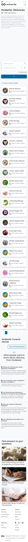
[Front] (8, 4)
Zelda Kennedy (14, 121)
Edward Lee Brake (15, 323)
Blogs (16, 516)
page (13, 372)
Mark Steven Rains (15, 293)
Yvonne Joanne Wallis (16, 171)
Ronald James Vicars (16, 181)
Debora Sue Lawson (16, 251)
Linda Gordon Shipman (17, 161)
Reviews (17, 530)
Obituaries (4, 512)
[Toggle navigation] (24, 4)
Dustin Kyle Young (15, 231)
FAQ (2, 525)
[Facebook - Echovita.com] (15, 523)
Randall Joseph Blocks (16, 241)
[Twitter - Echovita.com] (19, 523)
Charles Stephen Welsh (16, 221)
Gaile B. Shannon (15, 89)
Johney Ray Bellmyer (16, 201)
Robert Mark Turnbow (16, 151)
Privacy (17, 527)
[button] (6, 2)
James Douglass (14, 111)
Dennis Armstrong (15, 191)
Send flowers (4, 516)
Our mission (18, 514)
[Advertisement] (14, 44)
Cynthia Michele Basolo (16, 271)
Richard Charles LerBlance (14, 282)
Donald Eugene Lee (15, 313)
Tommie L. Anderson (16, 141)
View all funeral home (17, 347)
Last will (17, 519)
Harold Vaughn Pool (16, 211)
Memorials (18, 512)
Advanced (23, 72)
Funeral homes (5, 514)
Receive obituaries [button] (10, 83)
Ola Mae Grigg (14, 261)
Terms (16, 525)
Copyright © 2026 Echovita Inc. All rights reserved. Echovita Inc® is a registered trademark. (16, 538)
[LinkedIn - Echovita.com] (22, 523)
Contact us (4, 527)
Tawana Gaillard (14, 131)
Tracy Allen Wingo (15, 303)
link (9, 386)
